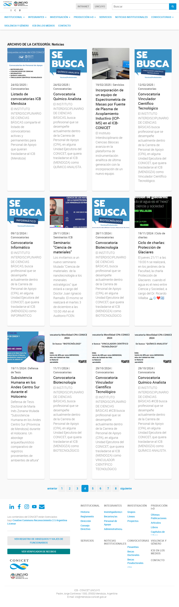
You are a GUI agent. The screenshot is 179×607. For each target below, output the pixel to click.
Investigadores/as (113, 512)
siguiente (126, 488)
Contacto (64, 25)
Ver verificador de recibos (39, 551)
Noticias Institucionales (131, 17)
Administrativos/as (113, 529)
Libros (154, 527)
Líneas (131, 516)
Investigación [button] (59, 17)
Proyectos (132, 521)
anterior (52, 488)
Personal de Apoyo (110, 522)
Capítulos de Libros (158, 533)
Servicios (105, 17)
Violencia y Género (16, 25)
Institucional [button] (13, 17)
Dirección (86, 521)
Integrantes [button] (36, 17)
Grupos (131, 512)
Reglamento (87, 516)
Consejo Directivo (85, 527)
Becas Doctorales (133, 553)
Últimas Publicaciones (158, 516)
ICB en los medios (43, 25)
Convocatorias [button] (161, 17)
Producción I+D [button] (84, 17)
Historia (85, 512)
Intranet (83, 6)
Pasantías (133, 547)
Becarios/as (110, 516)
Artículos (156, 522)
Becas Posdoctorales (135, 561)
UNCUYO (100, 6)
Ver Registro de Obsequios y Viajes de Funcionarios (38, 540)
